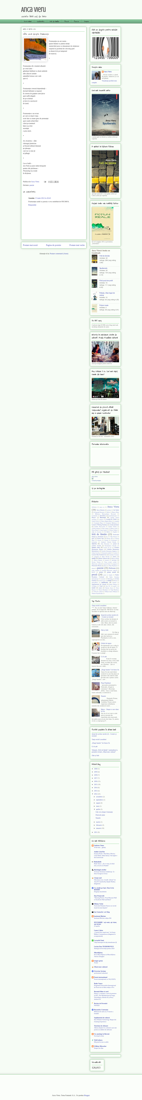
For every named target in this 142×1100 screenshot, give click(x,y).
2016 (96, 781)
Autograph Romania (99, 512)
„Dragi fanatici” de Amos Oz (110, 670)
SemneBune (95, 582)
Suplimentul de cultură (99, 584)
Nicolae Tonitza (96, 562)
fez (107, 536)
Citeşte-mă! (98, 878)
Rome (115, 580)
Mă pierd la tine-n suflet (101, 1042)
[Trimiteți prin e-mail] (49, 182)
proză (94, 574)
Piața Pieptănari (113, 565)
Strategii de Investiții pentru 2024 (104, 948)
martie (98, 822)
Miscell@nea (98, 953)
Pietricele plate (100, 815)
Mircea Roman (98, 560)
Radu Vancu (98, 983)
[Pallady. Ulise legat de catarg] (95, 296)
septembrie (99, 800)
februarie (99, 825)
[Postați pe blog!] (51, 182)
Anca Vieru (33, 9)
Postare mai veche (77, 245)
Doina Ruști (95, 530)
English (115, 532)
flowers (99, 540)
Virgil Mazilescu (114, 589)
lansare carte (96, 547)
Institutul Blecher (100, 916)
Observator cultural (97, 564)
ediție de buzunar (96, 532)
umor (100, 588)
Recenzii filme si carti (101, 991)
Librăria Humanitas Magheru (109, 551)
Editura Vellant (113, 530)
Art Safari (116, 510)
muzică (107, 560)
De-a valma (27, 21)
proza (101, 572)
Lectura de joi (107, 547)
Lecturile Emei (99, 940)
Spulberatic (40, 21)
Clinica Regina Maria (106, 521)
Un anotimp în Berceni (101, 1034)
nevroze (114, 560)
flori (93, 538)
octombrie (99, 797)
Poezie (76, 21)
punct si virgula (107, 575)
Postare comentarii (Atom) (59, 254)
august (98, 803)
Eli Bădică (107, 532)
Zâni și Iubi (104, 630)
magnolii (96, 556)
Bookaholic (98, 862)
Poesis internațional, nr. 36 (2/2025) (104, 979)
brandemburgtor (112, 515)
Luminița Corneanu (114, 554)
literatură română (106, 553)
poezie (32, 185)
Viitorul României (103, 589)
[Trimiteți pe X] (53, 182)
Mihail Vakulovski (104, 558)
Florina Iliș (110, 538)
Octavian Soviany (100, 971)
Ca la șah (104, 656)
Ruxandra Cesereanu (101, 1010)
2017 (96, 778)
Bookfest (103, 516)
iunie (98, 806)
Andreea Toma (99, 845)
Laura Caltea (98, 930)
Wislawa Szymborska (97, 593)
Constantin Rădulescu (111, 523)
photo (105, 565)
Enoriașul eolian (99, 1036)
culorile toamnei (96, 528)
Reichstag (110, 578)
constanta (116, 521)
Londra (115, 553)
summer (114, 582)
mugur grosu (98, 961)
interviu (94, 544)
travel (93, 588)
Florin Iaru (100, 538)
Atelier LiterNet (99, 852)
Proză (66, 21)
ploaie (93, 568)
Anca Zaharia (101, 510)
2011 (96, 832)
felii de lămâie (99, 534)
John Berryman (105, 543)
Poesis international (100, 977)
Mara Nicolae (105, 556)
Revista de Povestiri (100, 1003)
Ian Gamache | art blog (102, 912)
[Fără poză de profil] (95, 283)
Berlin (108, 512)
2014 (96, 787)
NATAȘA (97, 1005)
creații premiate (114, 525)
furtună (106, 540)
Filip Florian (113, 536)
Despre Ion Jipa (98, 1048)
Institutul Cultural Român (108, 542)
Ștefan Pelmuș (113, 584)
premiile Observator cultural (109, 570)
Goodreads (114, 540)
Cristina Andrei (112, 526)
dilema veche (113, 528)
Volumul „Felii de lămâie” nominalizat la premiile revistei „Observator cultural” (104, 751)
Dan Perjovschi (99, 896)
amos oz (102, 507)
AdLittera (94, 507)
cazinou (101, 519)
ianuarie (99, 828)
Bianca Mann (115, 512)
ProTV (93, 572)
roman (109, 580)
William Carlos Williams (111, 591)
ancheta (109, 510)
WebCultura (98, 1040)
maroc (114, 556)
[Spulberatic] (96, 271)
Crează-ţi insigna (96, 480)
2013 (96, 791)
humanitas (94, 542)
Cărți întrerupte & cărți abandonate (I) (105, 942)
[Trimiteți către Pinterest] (58, 182)
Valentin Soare (109, 588)
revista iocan (102, 580)
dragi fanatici (103, 530)
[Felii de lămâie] (96, 259)
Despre (86, 21)
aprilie (98, 809)
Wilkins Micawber (100, 1046)
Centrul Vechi (95, 521)
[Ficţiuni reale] (95, 308)
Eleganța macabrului (100, 891)
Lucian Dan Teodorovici (99, 555)
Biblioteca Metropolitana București (105, 514)
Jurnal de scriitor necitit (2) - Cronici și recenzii (109, 616)
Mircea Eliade (115, 558)
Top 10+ (108, 586)
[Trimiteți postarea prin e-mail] (44, 182)
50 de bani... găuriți (100, 847)
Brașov (94, 517)
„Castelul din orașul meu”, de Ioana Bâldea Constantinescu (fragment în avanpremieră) (105, 934)
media (94, 558)
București (103, 517)
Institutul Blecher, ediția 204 (102, 918)
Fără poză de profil (106, 280)
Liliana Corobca (96, 553)
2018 (96, 775)
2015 (96, 784)
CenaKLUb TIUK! (111, 519)
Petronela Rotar (96, 565)
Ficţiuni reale (103, 305)
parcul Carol (107, 564)
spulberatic (104, 582)
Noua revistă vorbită (110, 562)
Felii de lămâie (54, 21)
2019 (96, 772)
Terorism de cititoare (101, 1026)
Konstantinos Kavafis (110, 545)
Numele (103, 696)
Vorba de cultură (98, 591)
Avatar (96, 963)
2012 (96, 794)
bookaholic (95, 515)
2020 (96, 769)
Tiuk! (101, 586)
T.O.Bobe (94, 586)
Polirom (112, 568)
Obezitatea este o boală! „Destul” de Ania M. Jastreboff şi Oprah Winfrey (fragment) (105, 882)
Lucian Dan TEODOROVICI (104, 946)
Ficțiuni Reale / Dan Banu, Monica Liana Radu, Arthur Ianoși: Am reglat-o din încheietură (105, 855)
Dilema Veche (98, 904)
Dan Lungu (105, 528)
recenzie (103, 578)
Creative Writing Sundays (99, 525)
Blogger (87, 1095)
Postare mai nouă (30, 245)
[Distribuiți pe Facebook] (55, 182)
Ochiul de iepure (106, 643)
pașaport (115, 564)
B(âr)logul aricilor (100, 870)
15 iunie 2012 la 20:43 (43, 198)
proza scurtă (111, 572)
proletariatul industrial (101, 973)
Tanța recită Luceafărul (99, 605)
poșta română (95, 570)
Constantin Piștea (98, 523)
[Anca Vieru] (93, 479)
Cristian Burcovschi (99, 526)
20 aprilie (97, 926)
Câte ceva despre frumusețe (104, 812)
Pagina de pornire (53, 245)
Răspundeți (32, 205)
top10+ (115, 586)
